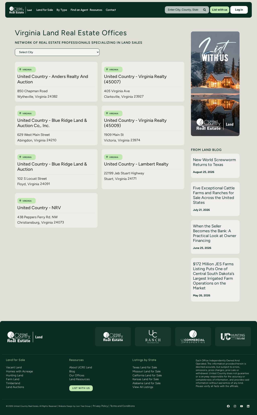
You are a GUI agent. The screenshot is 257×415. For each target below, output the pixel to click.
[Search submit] (204, 9)
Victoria (110, 140)
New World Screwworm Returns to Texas (214, 162)
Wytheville (25, 97)
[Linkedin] (248, 406)
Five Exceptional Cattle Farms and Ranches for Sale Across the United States (214, 195)
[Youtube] (241, 406)
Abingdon (24, 140)
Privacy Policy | (101, 406)
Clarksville (111, 97)
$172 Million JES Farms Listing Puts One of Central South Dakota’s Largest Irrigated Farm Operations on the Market (213, 276)
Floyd (21, 184)
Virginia (27, 69)
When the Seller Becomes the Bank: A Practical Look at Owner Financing (214, 233)
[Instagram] (235, 406)
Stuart (108, 179)
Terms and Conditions (122, 406)
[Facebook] (228, 406)
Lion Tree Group (83, 406)
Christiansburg (28, 222)
